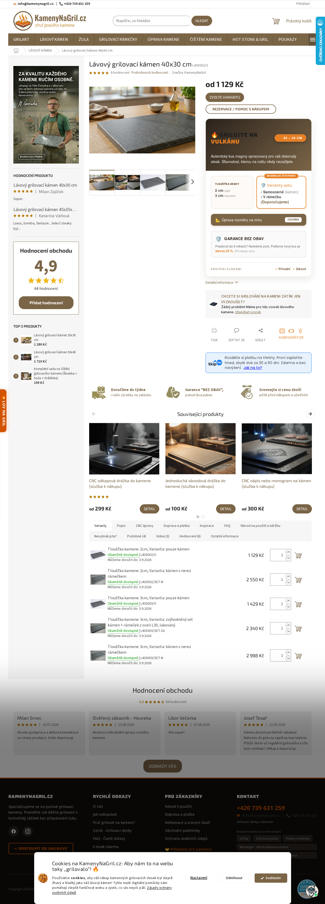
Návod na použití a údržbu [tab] (260, 525)
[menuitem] (21, 39)
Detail (149, 509)
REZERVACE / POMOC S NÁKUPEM (240, 109)
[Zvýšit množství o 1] (288, 552)
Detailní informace (219, 282)
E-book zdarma (106, 846)
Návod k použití (178, 806)
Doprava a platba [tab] (177, 525)
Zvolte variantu (225, 97)
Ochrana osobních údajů (186, 838)
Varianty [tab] (100, 525)
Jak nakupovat (105, 814)
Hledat (202, 20)
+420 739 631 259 (261, 808)
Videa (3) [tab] (162, 536)
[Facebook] (13, 831)
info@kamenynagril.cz (261, 815)
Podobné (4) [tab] (136, 536)
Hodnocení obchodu (163, 690)
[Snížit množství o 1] (288, 558)
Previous (94, 413)
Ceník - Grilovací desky (112, 830)
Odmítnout (234, 878)
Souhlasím (273, 878)
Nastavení (198, 878)
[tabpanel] (124, 467)
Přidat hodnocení (46, 302)
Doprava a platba (179, 814)
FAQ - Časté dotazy (109, 838)
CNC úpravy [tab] (144, 525)
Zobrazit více (163, 766)
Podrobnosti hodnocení (150, 72)
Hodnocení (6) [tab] (190, 536)
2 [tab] (203, 516)
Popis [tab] (121, 525)
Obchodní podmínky (182, 830)
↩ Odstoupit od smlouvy (41, 848)
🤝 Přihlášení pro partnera (188, 849)
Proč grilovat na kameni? (114, 822)
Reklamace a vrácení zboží (187, 822)
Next (310, 413)
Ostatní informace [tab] (225, 536)
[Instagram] (28, 831)
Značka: (189, 72)
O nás (98, 806)
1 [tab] (197, 516)
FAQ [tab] (227, 525)
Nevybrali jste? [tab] (105, 536)
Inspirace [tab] (207, 525)
